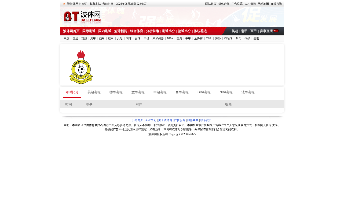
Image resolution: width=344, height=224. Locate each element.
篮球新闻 (120, 31)
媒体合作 (224, 3)
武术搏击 (158, 38)
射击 (256, 38)
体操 (247, 38)
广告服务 (179, 120)
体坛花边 (200, 31)
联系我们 (206, 120)
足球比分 (168, 31)
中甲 (188, 38)
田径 (146, 38)
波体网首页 (71, 31)
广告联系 (237, 3)
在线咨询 (276, 3)
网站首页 (210, 3)
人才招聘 (250, 3)
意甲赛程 (138, 92)
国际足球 (88, 31)
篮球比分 (184, 31)
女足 (120, 38)
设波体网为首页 (77, 3)
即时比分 (72, 92)
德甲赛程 (116, 92)
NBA (170, 38)
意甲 (244, 31)
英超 (235, 31)
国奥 (179, 38)
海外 (218, 38)
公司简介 (137, 120)
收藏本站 (95, 3)
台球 (137, 38)
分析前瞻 (152, 31)
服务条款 (192, 120)
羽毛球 (228, 38)
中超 (66, 38)
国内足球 (104, 31)
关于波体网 (165, 120)
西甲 (253, 31)
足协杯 (198, 38)
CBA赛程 (204, 92)
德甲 (111, 38)
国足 (75, 38)
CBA (209, 38)
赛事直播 (266, 31)
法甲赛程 (248, 92)
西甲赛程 (182, 92)
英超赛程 (94, 92)
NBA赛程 (226, 92)
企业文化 (150, 120)
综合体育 (136, 31)
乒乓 (238, 38)
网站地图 (263, 3)
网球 (129, 38)
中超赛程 (160, 92)
